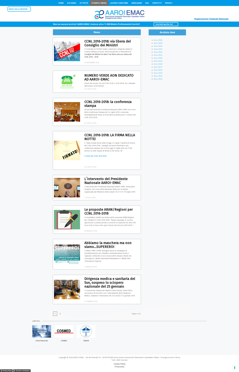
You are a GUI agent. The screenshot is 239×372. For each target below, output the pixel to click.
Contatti (157, 3)
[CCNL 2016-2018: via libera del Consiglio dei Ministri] (67, 51)
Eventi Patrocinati (42, 341)
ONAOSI (86, 341)
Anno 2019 (158, 61)
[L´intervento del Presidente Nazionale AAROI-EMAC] (67, 187)
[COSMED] (64, 331)
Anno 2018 (158, 64)
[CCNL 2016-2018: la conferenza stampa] (67, 112)
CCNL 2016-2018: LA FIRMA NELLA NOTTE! (109, 137)
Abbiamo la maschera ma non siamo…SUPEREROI (108, 245)
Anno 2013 (158, 79)
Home (61, 3)
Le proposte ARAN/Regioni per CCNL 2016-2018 (108, 211)
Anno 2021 (158, 55)
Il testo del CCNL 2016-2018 (95, 156)
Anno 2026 (158, 40)
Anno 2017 (158, 67)
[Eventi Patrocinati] (41, 331)
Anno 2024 (158, 46)
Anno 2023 (158, 49)
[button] (228, 9)
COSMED (64, 341)
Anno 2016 (158, 70)
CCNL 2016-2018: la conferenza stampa (108, 104)
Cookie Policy (119, 364)
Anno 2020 (158, 58)
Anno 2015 (158, 73)
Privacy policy (119, 367)
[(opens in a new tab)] (86, 331)
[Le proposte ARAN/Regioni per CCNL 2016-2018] (67, 219)
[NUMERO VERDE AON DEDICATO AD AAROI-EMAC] (67, 81)
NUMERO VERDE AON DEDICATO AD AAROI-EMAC (109, 77)
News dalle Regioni (18, 9)
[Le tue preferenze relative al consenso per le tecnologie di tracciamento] (234, 367)
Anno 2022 (158, 52)
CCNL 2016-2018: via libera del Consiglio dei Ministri (107, 43)
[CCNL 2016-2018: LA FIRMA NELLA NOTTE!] (67, 150)
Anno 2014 (158, 76)
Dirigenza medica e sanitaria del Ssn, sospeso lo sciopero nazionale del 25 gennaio (109, 282)
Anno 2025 (158, 43)
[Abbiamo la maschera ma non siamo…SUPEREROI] (67, 254)
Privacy (168, 3)
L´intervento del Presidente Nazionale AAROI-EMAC (106, 181)
